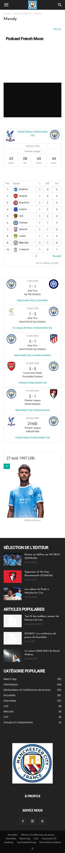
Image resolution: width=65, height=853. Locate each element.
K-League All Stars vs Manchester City (32, 327)
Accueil (7, 13)
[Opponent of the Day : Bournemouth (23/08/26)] (13, 576)
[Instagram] (32, 821)
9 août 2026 (32, 336)
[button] (6, 5)
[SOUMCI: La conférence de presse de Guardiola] (13, 638)
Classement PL (49, 838)
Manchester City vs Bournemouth (33, 410)
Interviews (11, 838)
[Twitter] (42, 821)
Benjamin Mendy (22, 13)
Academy (8, 842)
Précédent (10, 256)
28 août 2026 (32, 418)
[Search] (60, 5)
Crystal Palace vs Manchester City (32, 437)
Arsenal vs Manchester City (33, 382)
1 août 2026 (32, 281)
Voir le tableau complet (47, 263)
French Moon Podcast (50, 842)
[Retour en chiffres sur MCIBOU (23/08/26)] (13, 559)
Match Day (25, 838)
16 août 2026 (32, 363)
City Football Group (26, 842)
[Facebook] (22, 821)
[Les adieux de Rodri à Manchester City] (13, 594)
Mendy (57, 28)
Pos (8, 183)
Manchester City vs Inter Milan (32, 300)
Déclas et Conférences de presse (37, 834)
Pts (56, 183)
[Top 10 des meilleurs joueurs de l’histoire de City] (13, 621)
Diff (47, 183)
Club (36, 838)
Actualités (13, 834)
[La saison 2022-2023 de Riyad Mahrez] (13, 655)
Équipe (16, 183)
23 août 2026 (32, 390)
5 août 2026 (32, 308)
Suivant (57, 256)
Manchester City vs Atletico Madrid (32, 355)
